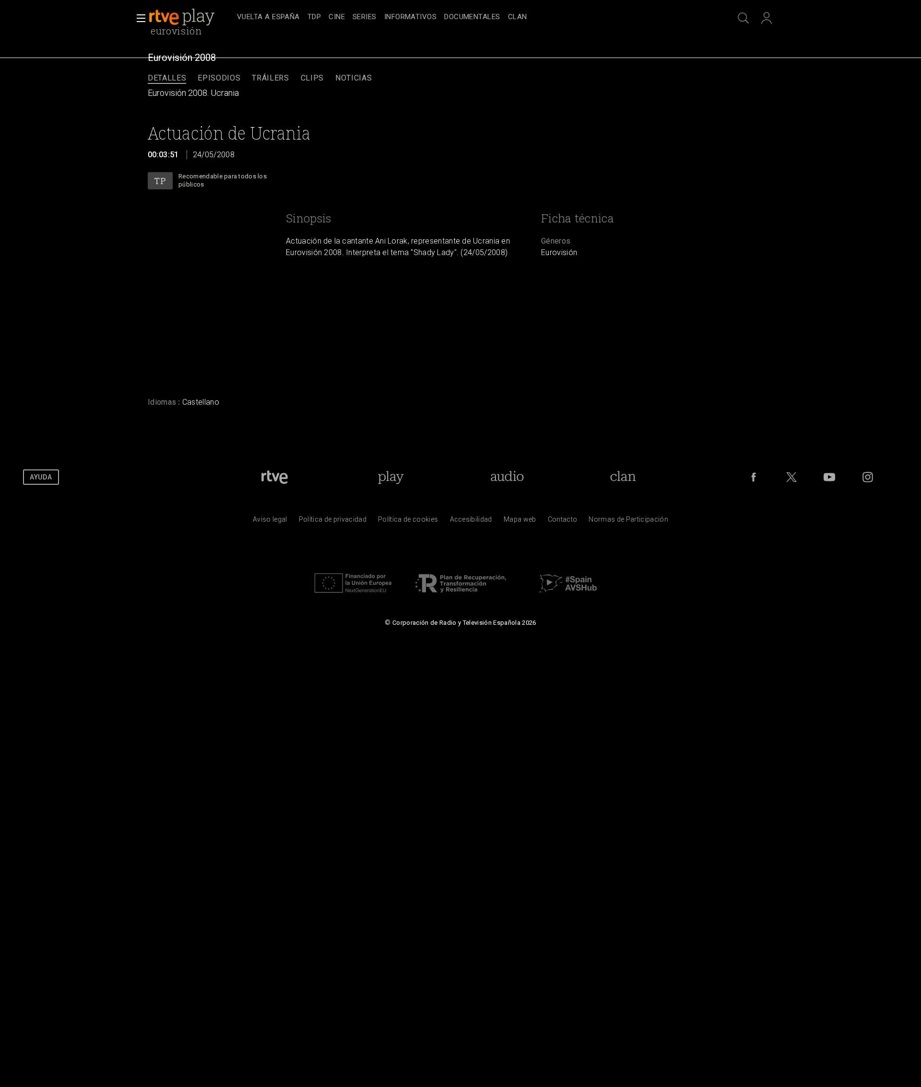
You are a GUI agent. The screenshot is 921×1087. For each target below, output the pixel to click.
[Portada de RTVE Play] (183, 17)
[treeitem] (268, 17)
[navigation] (471, 17)
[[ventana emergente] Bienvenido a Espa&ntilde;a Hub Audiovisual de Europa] (568, 595)
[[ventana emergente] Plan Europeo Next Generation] (353, 595)
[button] (138, 18)
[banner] (191, 17)
